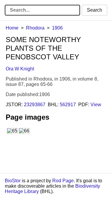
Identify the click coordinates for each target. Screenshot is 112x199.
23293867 (34, 104)
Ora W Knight (20, 68)
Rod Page (63, 180)
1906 (57, 27)
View (95, 104)
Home (12, 27)
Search (94, 10)
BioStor (13, 180)
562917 (68, 104)
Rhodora (35, 27)
